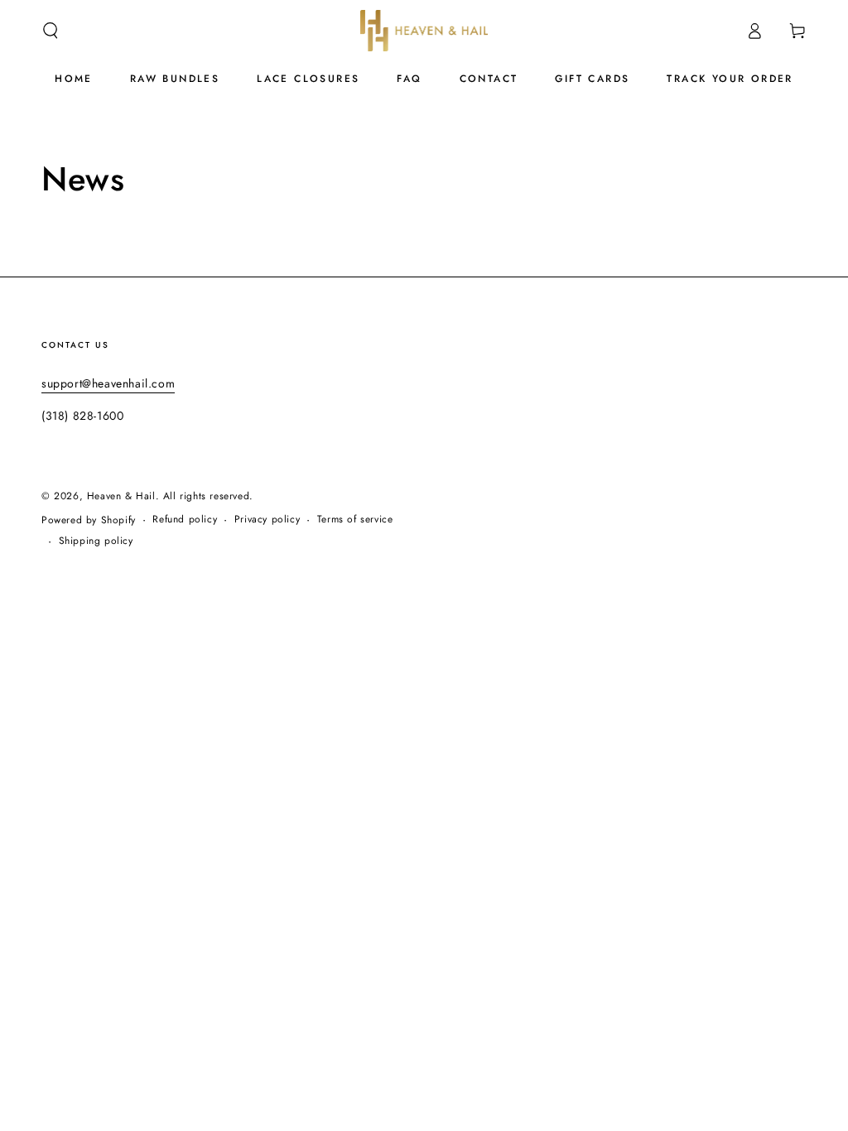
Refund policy (184, 520)
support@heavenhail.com (108, 383)
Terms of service (355, 520)
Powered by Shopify (88, 520)
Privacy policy (267, 520)
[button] (50, 30)
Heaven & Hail (121, 495)
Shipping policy (96, 541)
